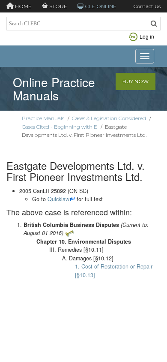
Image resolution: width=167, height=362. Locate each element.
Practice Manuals (43, 118)
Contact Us (147, 6)
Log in (147, 36)
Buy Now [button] (135, 81)
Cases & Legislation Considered (109, 118)
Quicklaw (58, 199)
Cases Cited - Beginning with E (59, 127)
